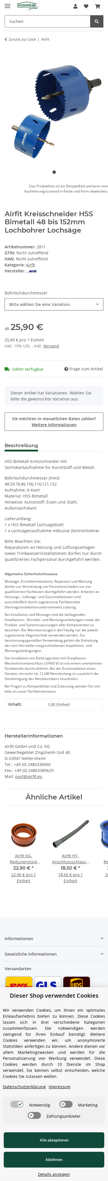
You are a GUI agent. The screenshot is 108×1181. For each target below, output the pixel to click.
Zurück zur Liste (22, 39)
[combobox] (54, 304)
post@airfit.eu (28, 776)
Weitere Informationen (54, 424)
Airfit (30, 265)
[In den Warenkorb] (9, 57)
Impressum (60, 1086)
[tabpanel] (54, 110)
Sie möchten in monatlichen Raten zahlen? (54, 421)
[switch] (17, 1104)
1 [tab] (54, 172)
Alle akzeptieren (54, 1140)
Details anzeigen (54, 1174)
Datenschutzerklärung (24, 1086)
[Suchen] (96, 21)
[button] (75, 6)
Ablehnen (54, 1159)
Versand (51, 346)
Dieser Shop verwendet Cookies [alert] (54, 995)
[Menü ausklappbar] (7, 3)
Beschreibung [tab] (21, 445)
